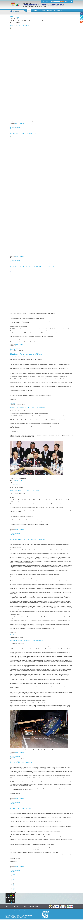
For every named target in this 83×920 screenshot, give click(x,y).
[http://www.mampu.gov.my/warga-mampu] (71, 906)
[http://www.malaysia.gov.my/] (50, 906)
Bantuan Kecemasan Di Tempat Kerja (23, 133)
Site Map (36, 906)
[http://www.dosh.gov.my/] (64, 906)
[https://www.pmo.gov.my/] (54, 906)
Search (62, 1)
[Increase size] (9, 901)
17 (13, 880)
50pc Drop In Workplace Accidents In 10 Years (26, 354)
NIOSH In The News (19, 123)
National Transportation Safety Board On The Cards (27, 408)
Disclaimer (31, 906)
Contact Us (59, 10)
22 (13, 887)
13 (13, 875)
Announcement (42, 10)
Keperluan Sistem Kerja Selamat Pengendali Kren (26, 641)
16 (13, 879)
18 (13, 881)
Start (14, 872)
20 (13, 884)
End (13, 889)
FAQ (54, 10)
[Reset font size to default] (11, 901)
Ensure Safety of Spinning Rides (21, 808)
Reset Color (11, 897)
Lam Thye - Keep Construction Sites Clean (24, 490)
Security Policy (16, 906)
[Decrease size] (13, 901)
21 (13, 885)
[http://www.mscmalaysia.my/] (57, 906)
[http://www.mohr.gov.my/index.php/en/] (61, 906)
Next (14, 888)
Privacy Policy (8, 906)
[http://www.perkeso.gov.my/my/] (68, 906)
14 (13, 876)
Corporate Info (35, 10)
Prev (14, 874)
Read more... (12, 128)
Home (29, 10)
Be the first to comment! (15, 127)
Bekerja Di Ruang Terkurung (20, 25)
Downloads (49, 10)
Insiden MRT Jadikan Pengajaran (21, 762)
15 (13, 878)
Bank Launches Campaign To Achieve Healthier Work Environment (33, 266)
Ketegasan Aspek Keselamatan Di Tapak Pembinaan (27, 539)
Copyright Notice (23, 906)
